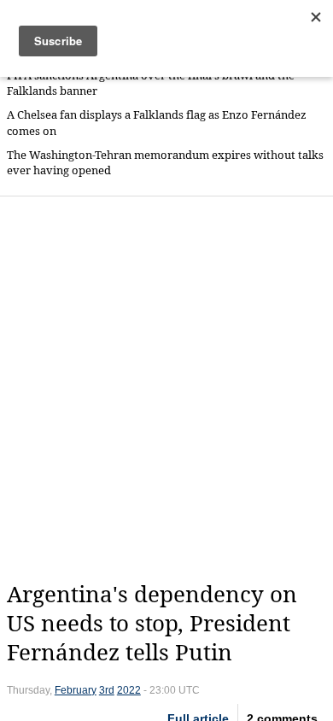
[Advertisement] (166, 388)
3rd (106, 690)
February (75, 690)
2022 (129, 690)
